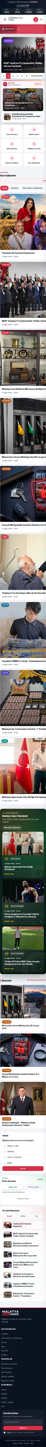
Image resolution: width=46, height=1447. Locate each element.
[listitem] (23, 116)
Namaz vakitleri (7, 1376)
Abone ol (23, 1428)
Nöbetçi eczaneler (9, 1364)
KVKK (9, 1432)
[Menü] (4, 19)
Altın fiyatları (6, 1372)
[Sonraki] (40, 55)
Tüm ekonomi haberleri (36, 980)
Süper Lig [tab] (13, 1187)
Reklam (4, 1398)
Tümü (38, 84)
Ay (36, 1216)
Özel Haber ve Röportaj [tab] (32, 188)
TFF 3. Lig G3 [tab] (33, 1187)
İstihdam (10, 1151)
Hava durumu (6, 1368)
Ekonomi (4, 1351)
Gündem (4, 1334)
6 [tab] (23, 76)
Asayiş (4, 1342)
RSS (3, 1406)
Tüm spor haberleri (12, 828)
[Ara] (35, 19)
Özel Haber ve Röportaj (11, 1338)
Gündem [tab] (14, 188)
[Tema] (41, 19)
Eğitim (9, 1163)
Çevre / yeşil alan (14, 1157)
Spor (3, 1346)
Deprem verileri (7, 1381)
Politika (4, 1355)
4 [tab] (13, 76)
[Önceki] (5, 55)
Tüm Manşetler (37, 76)
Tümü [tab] (4, 188)
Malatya (24, 6)
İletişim (4, 1394)
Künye (4, 1390)
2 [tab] (4, 76)
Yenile (40, 1179)
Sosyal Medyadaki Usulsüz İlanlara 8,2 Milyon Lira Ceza (29, 28)
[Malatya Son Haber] (18, 19)
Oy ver (23, 1168)
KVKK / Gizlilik (7, 1402)
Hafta (23, 1216)
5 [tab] (18, 76)
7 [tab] (27, 76)
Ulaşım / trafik (12, 1146)
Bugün (9, 1216)
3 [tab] (9, 76)
